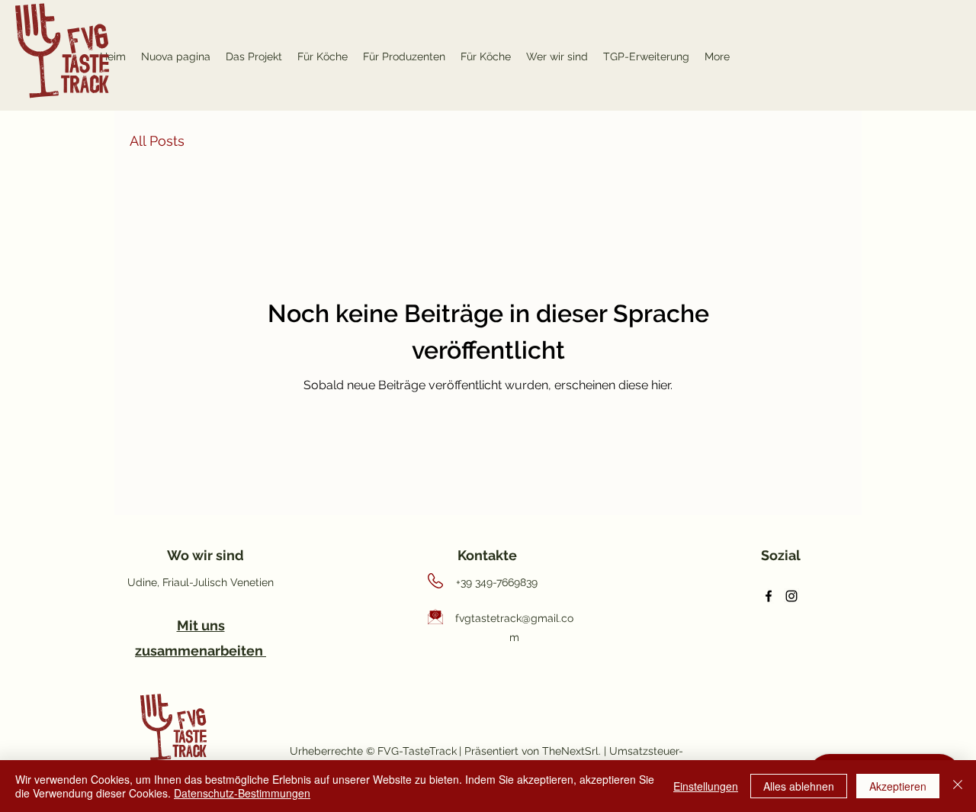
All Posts (157, 141)
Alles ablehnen (798, 786)
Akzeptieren (897, 786)
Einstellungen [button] (705, 786)
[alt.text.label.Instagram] (791, 596)
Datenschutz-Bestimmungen (242, 793)
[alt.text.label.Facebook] (768, 596)
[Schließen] (958, 786)
